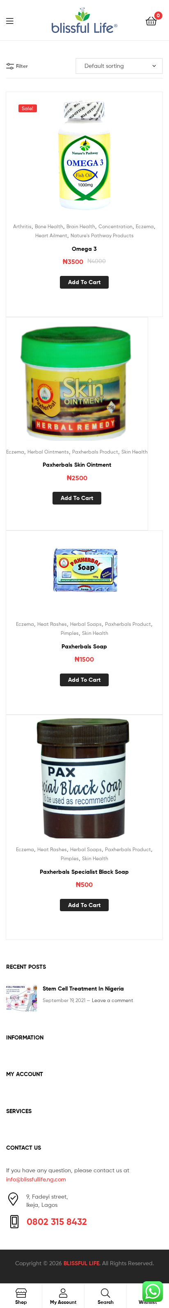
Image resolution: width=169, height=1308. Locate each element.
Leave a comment (112, 1000)
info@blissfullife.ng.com (36, 1179)
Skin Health (134, 452)
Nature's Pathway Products (102, 235)
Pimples (70, 633)
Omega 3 (84, 248)
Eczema (145, 226)
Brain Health (80, 226)
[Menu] (14, 20)
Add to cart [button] (84, 282)
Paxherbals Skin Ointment (77, 464)
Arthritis (22, 226)
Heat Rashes (52, 624)
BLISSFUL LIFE (81, 1263)
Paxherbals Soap (84, 646)
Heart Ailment (51, 235)
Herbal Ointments (48, 452)
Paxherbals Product (95, 452)
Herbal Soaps (86, 624)
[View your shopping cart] (151, 20)
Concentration (115, 226)
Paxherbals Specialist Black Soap (84, 871)
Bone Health (49, 226)
